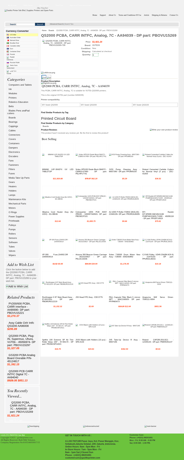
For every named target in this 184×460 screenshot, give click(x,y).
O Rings (13, 212)
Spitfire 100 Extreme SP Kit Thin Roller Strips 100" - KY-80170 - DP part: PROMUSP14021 (57, 342)
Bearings (13, 122)
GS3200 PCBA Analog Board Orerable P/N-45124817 (21, 358)
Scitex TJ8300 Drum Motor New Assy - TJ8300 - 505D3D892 (124, 255)
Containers (14, 143)
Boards (12, 117)
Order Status (28, 5)
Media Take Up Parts (19, 178)
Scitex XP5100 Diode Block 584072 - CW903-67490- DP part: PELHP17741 (91, 171)
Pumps (12, 229)
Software (13, 242)
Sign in (72, 5)
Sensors (13, 238)
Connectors (14, 135)
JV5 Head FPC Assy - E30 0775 (89, 297)
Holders (12, 190)
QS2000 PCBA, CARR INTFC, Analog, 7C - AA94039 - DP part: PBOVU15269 (23, 407)
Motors (12, 208)
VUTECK (96, 45)
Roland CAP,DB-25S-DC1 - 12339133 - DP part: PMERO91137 (158, 341)
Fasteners (14, 165)
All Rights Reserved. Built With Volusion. (18, 440)
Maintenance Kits (17, 199)
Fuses (12, 173)
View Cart (59, 5)
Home (44, 30)
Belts (11, 106)
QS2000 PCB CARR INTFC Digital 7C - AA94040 (20, 374)
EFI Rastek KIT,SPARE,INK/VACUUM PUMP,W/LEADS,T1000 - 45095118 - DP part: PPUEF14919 (158, 215)
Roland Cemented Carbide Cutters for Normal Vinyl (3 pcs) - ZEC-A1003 (158, 171)
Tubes (12, 246)
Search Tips (69, 24)
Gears (12, 182)
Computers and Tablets (20, 85)
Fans (11, 160)
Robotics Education (18, 102)
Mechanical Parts (17, 203)
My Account (12, 5)
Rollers (12, 233)
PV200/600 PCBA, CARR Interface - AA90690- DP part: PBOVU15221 (19, 308)
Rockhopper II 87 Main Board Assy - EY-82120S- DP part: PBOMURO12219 (57, 299)
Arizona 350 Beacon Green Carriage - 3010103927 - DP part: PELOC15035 (91, 256)
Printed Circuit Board (58, 118)
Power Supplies (16, 216)
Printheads (14, 221)
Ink (10, 89)
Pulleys (12, 225)
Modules (13, 93)
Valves (12, 251)
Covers (12, 139)
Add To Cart (15, 419)
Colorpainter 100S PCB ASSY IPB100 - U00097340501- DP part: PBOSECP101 (91, 214)
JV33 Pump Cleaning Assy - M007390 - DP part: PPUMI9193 (124, 170)
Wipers (12, 255)
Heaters (13, 186)
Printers (13, 97)
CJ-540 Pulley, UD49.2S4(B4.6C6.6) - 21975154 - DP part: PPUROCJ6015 (158, 256)
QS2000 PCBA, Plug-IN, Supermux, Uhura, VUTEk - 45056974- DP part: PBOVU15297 (21, 340)
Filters (12, 169)
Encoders (13, 156)
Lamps (12, 195)
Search (13, 24)
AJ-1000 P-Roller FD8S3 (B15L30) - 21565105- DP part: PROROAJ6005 (124, 213)
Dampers (13, 147)
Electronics (14, 152)
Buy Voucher (44, 5)
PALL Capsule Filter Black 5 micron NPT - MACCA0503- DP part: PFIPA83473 (124, 299)
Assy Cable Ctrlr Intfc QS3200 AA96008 (20, 324)
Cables (12, 130)
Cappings (13, 126)
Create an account (84, 5)
